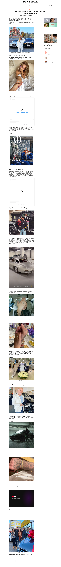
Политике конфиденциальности (41, 565)
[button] (33, 245)
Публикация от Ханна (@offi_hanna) (22, 124)
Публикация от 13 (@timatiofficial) (21, 204)
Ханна (10, 55)
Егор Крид (11, 450)
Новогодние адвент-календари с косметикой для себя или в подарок (51, 58)
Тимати (27, 172)
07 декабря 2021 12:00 (30, 15)
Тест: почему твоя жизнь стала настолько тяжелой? (50, 44)
